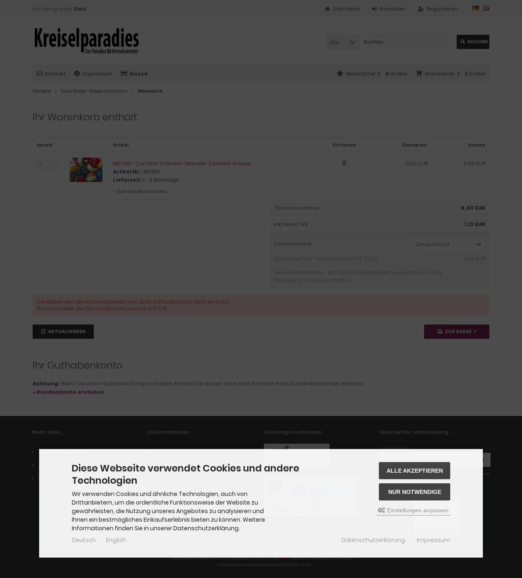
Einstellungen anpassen (417, 510)
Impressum (433, 540)
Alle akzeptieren (415, 470)
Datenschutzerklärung (373, 540)
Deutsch (84, 540)
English (116, 540)
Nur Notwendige (414, 492)
